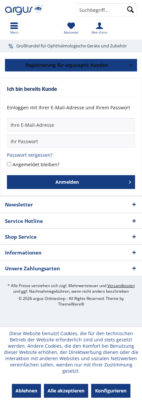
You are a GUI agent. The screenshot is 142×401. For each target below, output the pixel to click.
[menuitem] (14, 28)
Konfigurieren (110, 391)
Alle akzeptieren (66, 391)
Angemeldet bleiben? (36, 164)
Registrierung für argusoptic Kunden (66, 65)
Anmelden (67, 182)
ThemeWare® (71, 304)
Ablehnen (26, 391)
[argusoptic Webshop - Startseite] (35, 9)
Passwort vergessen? (30, 155)
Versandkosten (121, 285)
